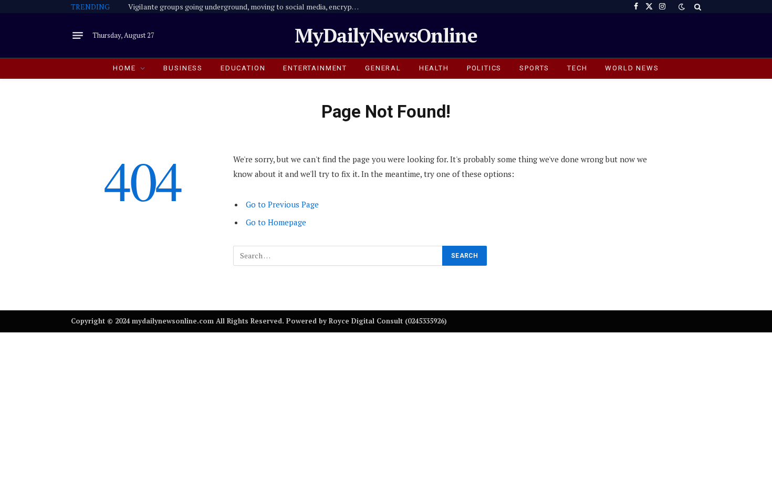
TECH (577, 68)
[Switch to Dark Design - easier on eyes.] (681, 7)
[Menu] (77, 36)
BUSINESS (183, 68)
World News (632, 68)
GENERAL (383, 68)
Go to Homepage (276, 222)
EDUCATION (243, 68)
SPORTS (534, 68)
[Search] (696, 6)
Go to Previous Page (282, 204)
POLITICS (484, 68)
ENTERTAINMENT (315, 68)
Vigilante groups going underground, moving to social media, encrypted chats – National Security (246, 7)
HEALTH (434, 68)
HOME (124, 68)
